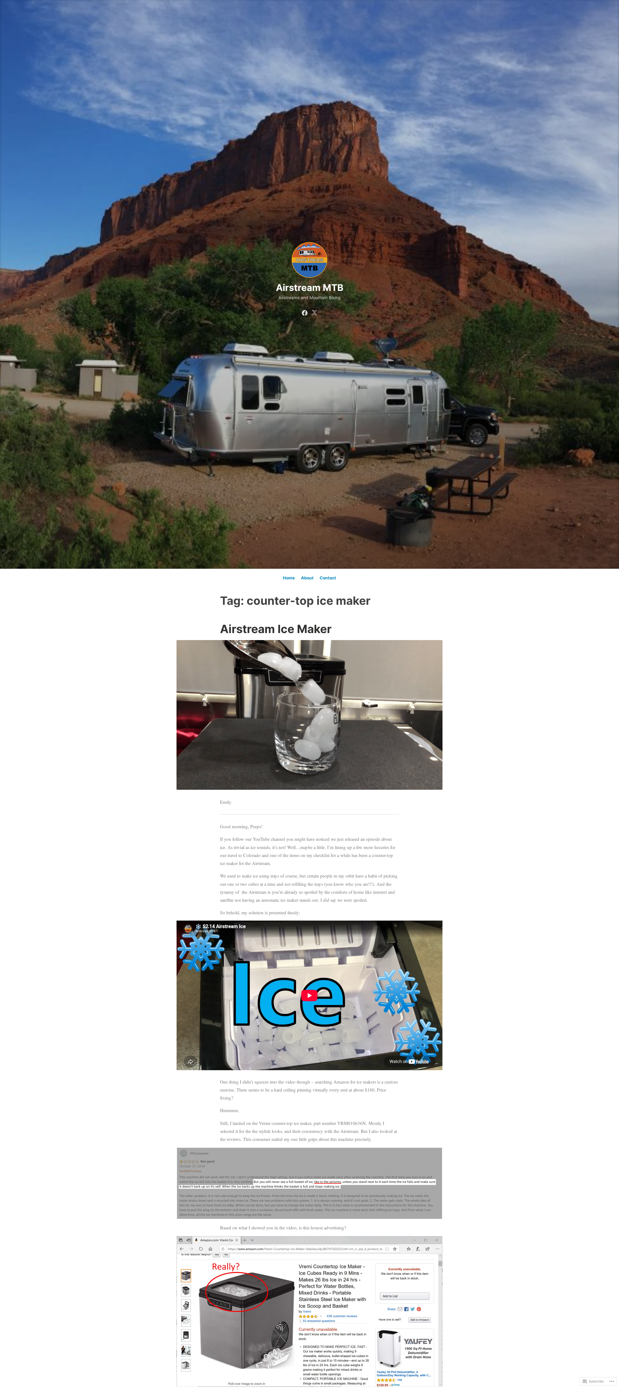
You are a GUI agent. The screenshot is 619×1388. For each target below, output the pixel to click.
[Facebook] (304, 311)
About (307, 578)
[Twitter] (314, 311)
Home (289, 578)
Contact (328, 578)
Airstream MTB (309, 287)
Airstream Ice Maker (276, 629)
